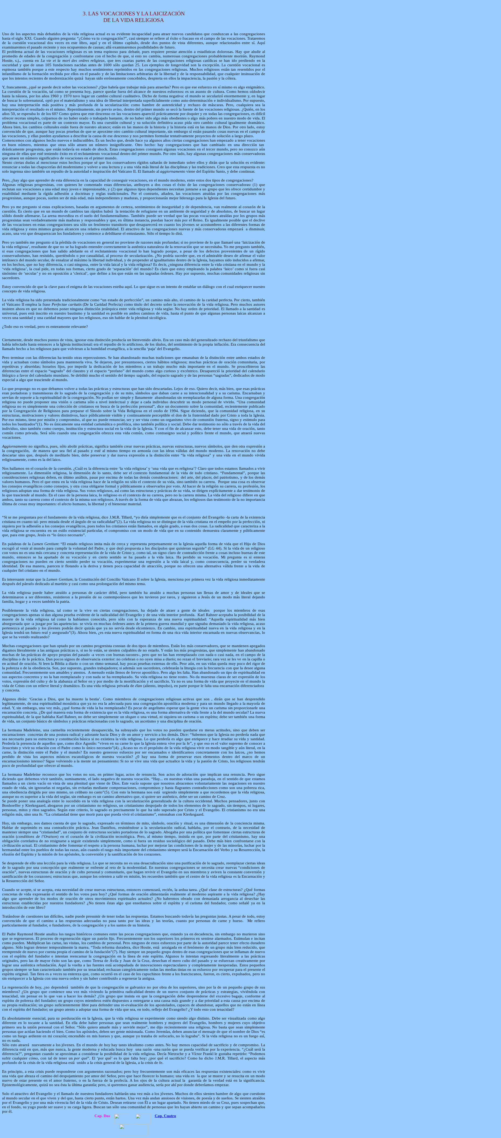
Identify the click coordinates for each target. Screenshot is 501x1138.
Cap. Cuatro (165, 1116)
